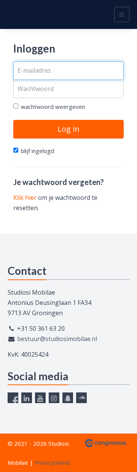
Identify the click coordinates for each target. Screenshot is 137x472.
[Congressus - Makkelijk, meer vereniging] (105, 443)
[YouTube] (40, 397)
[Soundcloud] (81, 397)
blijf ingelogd (37, 151)
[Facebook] (13, 397)
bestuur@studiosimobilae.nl (57, 339)
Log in (68, 129)
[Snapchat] (67, 397)
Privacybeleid (52, 462)
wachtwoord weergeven (53, 106)
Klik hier (25, 197)
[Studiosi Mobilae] (17, 14)
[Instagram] (54, 397)
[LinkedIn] (26, 397)
